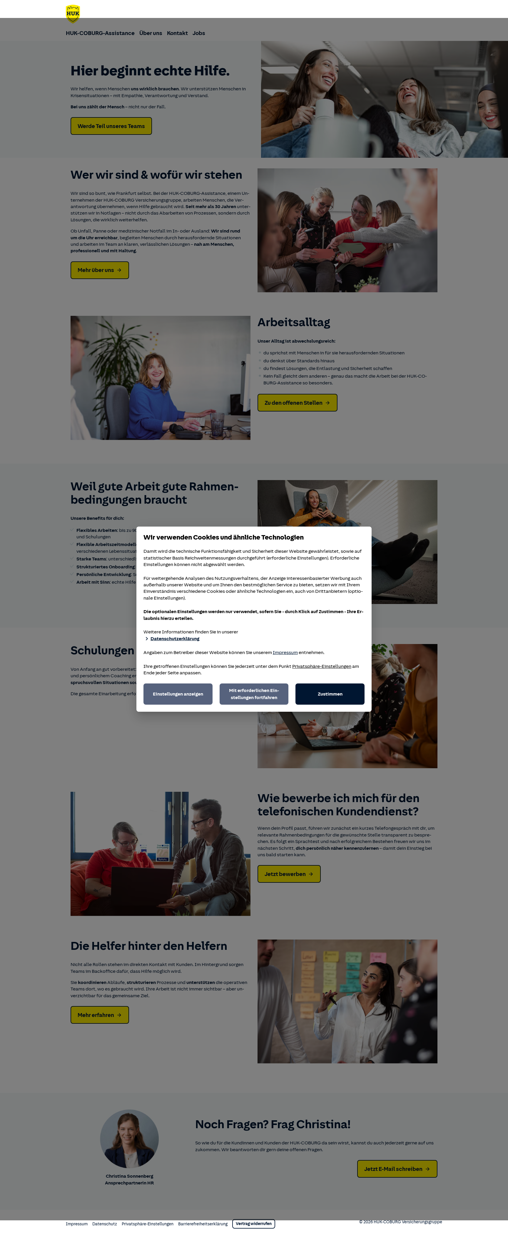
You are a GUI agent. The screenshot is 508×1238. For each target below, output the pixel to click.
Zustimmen (330, 694)
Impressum (285, 652)
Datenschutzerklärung (175, 638)
